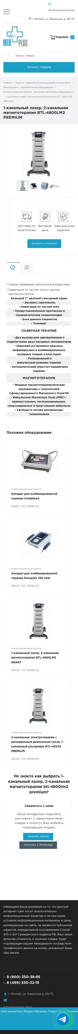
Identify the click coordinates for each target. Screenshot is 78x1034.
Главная (7, 83)
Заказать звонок (38, 836)
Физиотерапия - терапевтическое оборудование (28, 88)
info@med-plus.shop (61, 10)
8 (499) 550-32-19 (23, 982)
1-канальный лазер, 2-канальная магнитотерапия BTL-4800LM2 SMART (35, 657)
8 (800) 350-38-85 (23, 977)
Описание (13, 267)
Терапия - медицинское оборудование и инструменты (43, 83)
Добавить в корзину (44, 243)
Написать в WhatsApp (38, 845)
